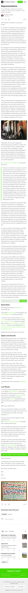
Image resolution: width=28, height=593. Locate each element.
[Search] (25, 531)
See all (4, 562)
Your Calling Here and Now (7, 321)
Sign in (25, 2)
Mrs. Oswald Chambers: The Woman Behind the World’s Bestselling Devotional (13, 327)
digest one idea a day (13, 391)
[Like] (2, 19)
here (7, 415)
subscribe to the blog (10, 445)
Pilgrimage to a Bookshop (8, 535)
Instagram (16, 421)
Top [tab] (2, 531)
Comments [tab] (4, 514)
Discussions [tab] (11, 531)
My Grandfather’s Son (6, 314)
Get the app (20, 586)
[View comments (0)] (5, 19)
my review (12, 399)
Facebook (6, 421)
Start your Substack (10, 586)
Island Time (4, 543)
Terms (22, 582)
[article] (14, 537)
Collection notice (14, 583)
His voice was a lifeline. (6, 555)
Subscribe (20, 2)
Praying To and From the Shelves (8, 537)
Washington (18, 308)
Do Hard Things (11, 313)
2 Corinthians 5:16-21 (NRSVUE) (11, 163)
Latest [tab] (6, 531)
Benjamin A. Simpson (8, 14)
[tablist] (7, 514)
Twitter (11, 421)
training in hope (19, 395)
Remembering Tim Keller (8, 553)
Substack (7, 590)
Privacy (19, 582)
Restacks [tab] (10, 514)
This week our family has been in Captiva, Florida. (8, 546)
